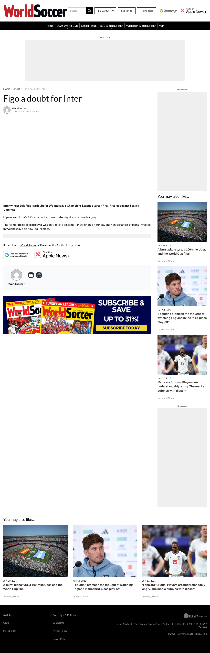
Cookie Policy (59, 639)
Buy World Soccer (111, 25)
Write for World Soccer (141, 25)
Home (49, 25)
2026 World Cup (67, 25)
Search (89, 10)
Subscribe (126, 10)
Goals (6, 622)
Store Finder (9, 630)
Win (162, 25)
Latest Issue (88, 25)
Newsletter (146, 10)
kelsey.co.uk (201, 633)
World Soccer (19, 108)
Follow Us (103, 10)
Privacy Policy (59, 630)
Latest (16, 88)
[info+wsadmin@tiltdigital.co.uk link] (31, 275)
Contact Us (58, 622)
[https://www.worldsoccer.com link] (39, 275)
